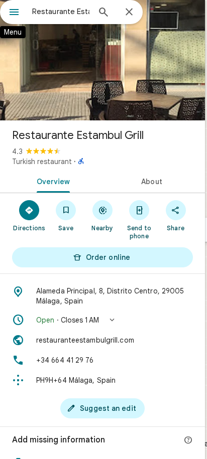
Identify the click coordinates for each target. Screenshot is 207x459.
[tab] (51, 181)
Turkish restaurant (42, 161)
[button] (102, 320)
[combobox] (60, 12)
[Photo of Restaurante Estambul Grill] (102, 60)
